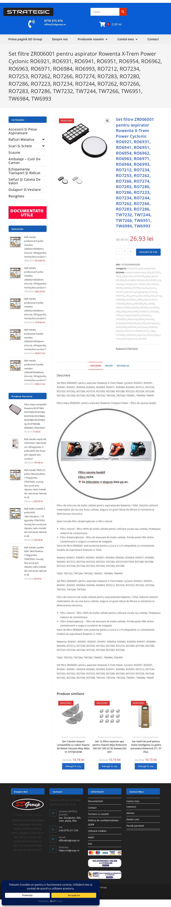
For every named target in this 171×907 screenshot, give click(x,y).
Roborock (132, 319)
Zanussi (133, 338)
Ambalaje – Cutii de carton (24, 161)
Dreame (144, 287)
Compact (128, 284)
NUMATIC (144, 311)
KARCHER (138, 303)
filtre (128, 295)
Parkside (154, 311)
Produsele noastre (91, 39)
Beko (148, 276)
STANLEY (128, 330)
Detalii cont (132, 819)
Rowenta (120, 323)
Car (159, 280)
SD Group (142, 327)
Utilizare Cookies (97, 830)
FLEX (152, 295)
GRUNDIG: (131, 299)
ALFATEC (156, 272)
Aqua (118, 276)
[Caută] (123, 12)
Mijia (118, 311)
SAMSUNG (121, 327)
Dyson (152, 287)
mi (150, 307)
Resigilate (16, 196)
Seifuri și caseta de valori (24, 181)
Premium (146, 315)
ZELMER (142, 338)
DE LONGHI (140, 284)
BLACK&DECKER (133, 280)
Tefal (152, 330)
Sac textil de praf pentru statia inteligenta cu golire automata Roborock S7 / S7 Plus (145, 746)
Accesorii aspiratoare (135, 272)
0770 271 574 (53, 20)
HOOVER (120, 303)
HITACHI (153, 299)
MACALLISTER (123, 307)
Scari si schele (20, 146)
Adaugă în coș (148, 252)
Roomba (149, 319)
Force (158, 295)
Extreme (152, 291)
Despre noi (60, 39)
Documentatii (95, 801)
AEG (149, 272)
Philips (119, 315)
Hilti (146, 299)
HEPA (140, 299)
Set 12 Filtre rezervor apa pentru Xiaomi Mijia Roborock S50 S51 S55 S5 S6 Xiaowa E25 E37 (110, 746)
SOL (90, 843)
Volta (155, 334)
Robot (141, 319)
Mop (124, 311)
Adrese (130, 813)
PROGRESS (121, 319)
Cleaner (119, 284)
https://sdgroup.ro (69, 850)
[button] (107, 120)
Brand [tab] (109, 365)
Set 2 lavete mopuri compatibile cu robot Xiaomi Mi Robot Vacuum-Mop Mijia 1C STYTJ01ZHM (73, 746)
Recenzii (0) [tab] (123, 365)
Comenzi (131, 806)
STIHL (146, 330)
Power (126, 315)
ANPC (91, 837)
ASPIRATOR (139, 276)
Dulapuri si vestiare (25, 189)
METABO (144, 307)
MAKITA (135, 307)
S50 (134, 323)
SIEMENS (152, 327)
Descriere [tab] (95, 365)
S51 (139, 323)
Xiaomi (125, 338)
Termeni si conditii (98, 814)
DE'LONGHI (152, 284)
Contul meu (125, 39)
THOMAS (120, 334)
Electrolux (130, 291)
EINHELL (120, 291)
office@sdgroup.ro (55, 24)
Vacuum (141, 334)
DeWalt (127, 287)
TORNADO (131, 334)
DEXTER (136, 287)
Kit (145, 303)
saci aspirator (153, 323)
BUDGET (153, 280)
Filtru (134, 295)
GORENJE (120, 299)
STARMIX (138, 330)
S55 (143, 323)
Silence (119, 330)
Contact (153, 39)
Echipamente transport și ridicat (24, 171)
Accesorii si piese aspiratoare (141, 268)
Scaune (14, 152)
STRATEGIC (132, 348)
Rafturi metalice (21, 139)
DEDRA (119, 287)
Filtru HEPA (143, 295)
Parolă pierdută (135, 825)
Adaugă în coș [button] (73, 766)
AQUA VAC (127, 276)
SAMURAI (132, 327)
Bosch (145, 280)
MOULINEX (132, 311)
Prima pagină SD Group (25, 39)
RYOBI (129, 323)
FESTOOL (120, 295)
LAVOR (151, 303)
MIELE (156, 307)
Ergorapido (141, 291)
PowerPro (136, 315)
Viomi (149, 334)
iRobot (129, 303)
